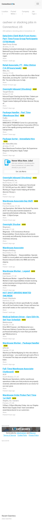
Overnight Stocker (12, 224)
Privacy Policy (34, 435)
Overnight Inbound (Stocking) (17, 89)
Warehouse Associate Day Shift (18, 201)
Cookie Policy (22, 435)
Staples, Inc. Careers (11, 401)
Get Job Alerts (21, 171)
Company (25, 11)
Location (5, 11)
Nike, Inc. (6, 71)
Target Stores (8, 92)
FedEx (5, 118)
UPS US (6, 348)
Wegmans (6, 227)
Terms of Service (9, 435)
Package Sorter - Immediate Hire (19, 139)
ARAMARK (6, 274)
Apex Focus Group (10, 44)
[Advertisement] (19, 477)
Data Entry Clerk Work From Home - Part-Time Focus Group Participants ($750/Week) (20, 39)
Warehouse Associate (13, 247)
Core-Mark (7, 204)
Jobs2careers (21, 433)
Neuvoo (33, 433)
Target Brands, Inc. (10, 180)
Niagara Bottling (9, 250)
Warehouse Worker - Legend (16, 271)
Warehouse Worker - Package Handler (21, 343)
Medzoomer (7, 322)
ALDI (4, 374)
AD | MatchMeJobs (10, 144)
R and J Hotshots (9, 298)
